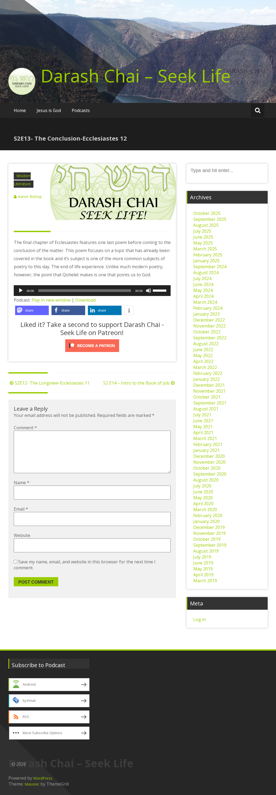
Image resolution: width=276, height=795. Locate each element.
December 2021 (209, 385)
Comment (25, 428)
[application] (92, 290)
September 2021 (209, 403)
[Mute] (148, 290)
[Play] (20, 290)
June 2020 (203, 492)
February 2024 (207, 308)
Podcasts (81, 110)
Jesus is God (49, 110)
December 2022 (209, 320)
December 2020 (209, 456)
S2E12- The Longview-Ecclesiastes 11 (52, 383)
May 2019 (203, 569)
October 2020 (206, 468)
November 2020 (209, 462)
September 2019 (209, 545)
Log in (199, 619)
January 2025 (206, 261)
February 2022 (207, 373)
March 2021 (205, 438)
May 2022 (203, 355)
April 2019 (203, 575)
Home (20, 110)
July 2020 (202, 486)
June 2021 (203, 421)
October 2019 (206, 539)
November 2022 (209, 326)
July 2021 (202, 415)
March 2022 (205, 367)
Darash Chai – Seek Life (136, 76)
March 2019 (205, 581)
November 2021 (209, 391)
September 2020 (209, 474)
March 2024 (205, 302)
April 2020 (203, 504)
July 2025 (202, 231)
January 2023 (206, 314)
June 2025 (203, 237)
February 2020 (207, 515)
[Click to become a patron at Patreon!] (92, 345)
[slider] (160, 290)
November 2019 (209, 533)
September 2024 (209, 267)
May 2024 (203, 290)
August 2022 (206, 344)
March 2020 (205, 509)
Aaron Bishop (30, 196)
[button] (32, 310)
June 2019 (203, 563)
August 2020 (206, 480)
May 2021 (203, 427)
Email (21, 509)
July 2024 (202, 278)
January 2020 (206, 521)
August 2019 (206, 551)
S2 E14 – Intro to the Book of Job (136, 383)
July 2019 (202, 557)
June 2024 (203, 284)
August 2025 (206, 225)
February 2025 (207, 255)
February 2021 (207, 444)
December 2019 (209, 527)
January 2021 (206, 450)
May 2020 (203, 498)
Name (21, 483)
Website (22, 535)
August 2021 (206, 409)
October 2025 (206, 213)
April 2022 (203, 361)
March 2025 (205, 249)
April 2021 (203, 432)
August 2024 (206, 273)
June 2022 (203, 350)
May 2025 (203, 243)
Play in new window (51, 300)
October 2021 (206, 397)
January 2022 (206, 379)
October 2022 (206, 332)
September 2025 (209, 219)
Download (85, 300)
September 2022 (209, 338)
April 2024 (203, 296)
